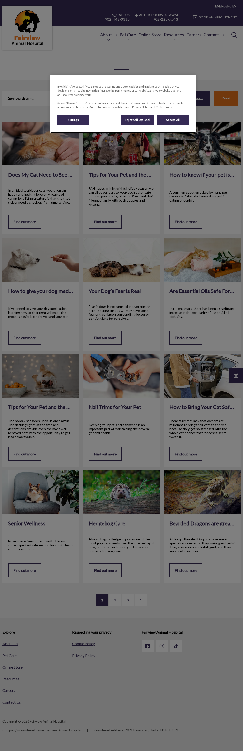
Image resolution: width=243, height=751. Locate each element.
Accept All (173, 119)
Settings (73, 119)
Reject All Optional (137, 119)
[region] (123, 104)
